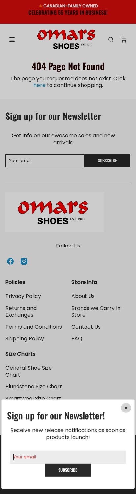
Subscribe (68, 470)
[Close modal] (126, 408)
